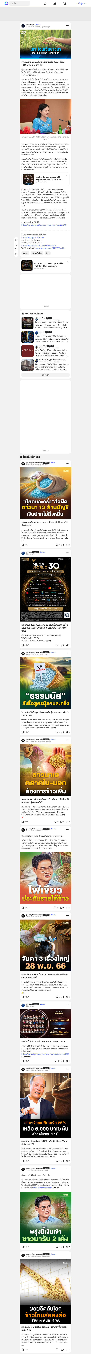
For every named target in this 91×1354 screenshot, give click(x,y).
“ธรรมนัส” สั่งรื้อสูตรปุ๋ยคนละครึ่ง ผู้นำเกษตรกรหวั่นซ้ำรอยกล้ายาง (45, 713)
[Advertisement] (45, 13)
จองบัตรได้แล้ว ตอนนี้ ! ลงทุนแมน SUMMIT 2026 (43, 1041)
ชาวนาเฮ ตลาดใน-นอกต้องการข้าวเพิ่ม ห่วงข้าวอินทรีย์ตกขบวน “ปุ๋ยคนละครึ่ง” (45, 800)
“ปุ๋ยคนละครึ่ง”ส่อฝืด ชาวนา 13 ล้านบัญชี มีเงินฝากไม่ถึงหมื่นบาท (44, 524)
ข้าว (47, 253)
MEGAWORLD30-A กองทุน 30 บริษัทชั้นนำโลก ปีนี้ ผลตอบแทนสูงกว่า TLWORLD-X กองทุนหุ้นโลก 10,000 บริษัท (44, 627)
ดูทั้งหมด (45, 375)
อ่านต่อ (65, 538)
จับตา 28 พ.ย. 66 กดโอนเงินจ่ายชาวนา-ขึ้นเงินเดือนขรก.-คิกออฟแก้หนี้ (44, 976)
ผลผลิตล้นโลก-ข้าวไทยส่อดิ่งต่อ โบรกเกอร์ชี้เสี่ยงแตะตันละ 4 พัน (44, 1328)
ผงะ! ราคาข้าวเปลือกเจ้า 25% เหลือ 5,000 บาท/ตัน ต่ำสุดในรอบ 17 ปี (44, 1142)
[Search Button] (11, 3)
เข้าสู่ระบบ (82, 3)
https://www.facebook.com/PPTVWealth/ (38, 245)
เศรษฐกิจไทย (37, 253)
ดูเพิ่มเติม (27, 1056)
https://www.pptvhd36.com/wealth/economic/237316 (43, 225)
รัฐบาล (25, 253)
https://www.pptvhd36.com (32, 237)
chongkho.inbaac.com (42, 1187)
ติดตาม (38, 25)
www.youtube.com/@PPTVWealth (50, 248)
